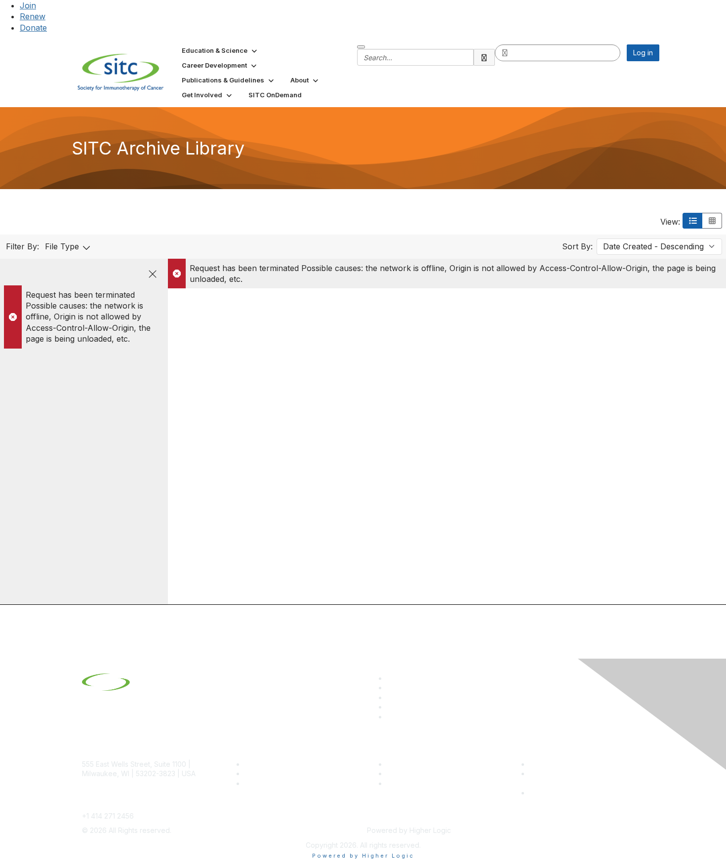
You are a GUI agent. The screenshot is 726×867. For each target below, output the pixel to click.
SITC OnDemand (414, 783)
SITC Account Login (276, 783)
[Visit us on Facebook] (391, 716)
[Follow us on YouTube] (391, 707)
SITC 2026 (261, 773)
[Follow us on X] (391, 697)
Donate (33, 28)
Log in (643, 52)
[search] (484, 57)
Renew (32, 16)
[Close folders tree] (152, 274)
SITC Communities (416, 764)
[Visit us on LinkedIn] (391, 678)
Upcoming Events (415, 773)
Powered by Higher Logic (363, 855)
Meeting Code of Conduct (572, 764)
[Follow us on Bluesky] (391, 687)
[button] (220, 50)
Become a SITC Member (284, 764)
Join (28, 5)
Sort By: (577, 246)
